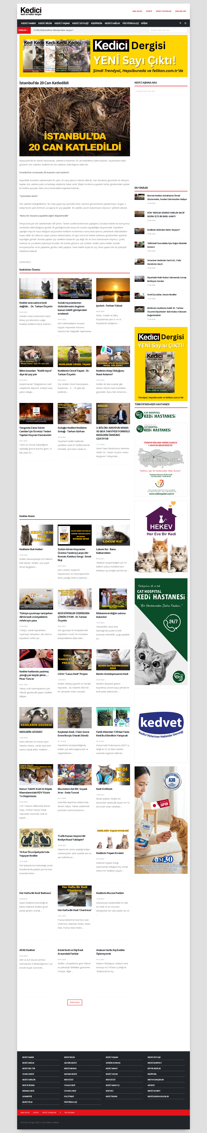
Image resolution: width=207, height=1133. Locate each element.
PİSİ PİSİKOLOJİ (131, 23)
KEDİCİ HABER (28, 23)
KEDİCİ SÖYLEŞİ (80, 23)
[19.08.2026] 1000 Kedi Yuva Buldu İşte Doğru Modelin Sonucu (60, 30)
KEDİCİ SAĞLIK (112, 23)
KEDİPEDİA (96, 23)
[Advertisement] (74, 489)
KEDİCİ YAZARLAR (163, 11)
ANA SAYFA (137, 11)
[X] (180, 23)
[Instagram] (185, 23)
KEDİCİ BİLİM (45, 23)
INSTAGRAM (69, 1112)
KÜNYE (149, 11)
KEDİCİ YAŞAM (62, 23)
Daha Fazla (75, 1002)
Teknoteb (128, 1122)
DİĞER (144, 23)
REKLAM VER (180, 11)
